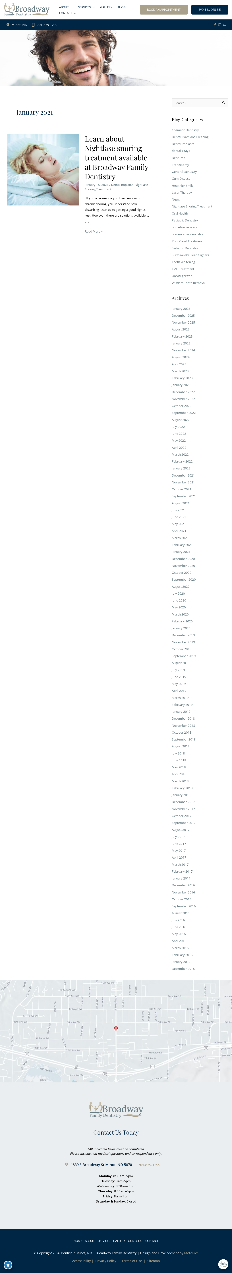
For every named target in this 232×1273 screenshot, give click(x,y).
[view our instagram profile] (219, 25)
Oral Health (180, 213)
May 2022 (179, 440)
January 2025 (181, 343)
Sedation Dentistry (185, 248)
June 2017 (179, 844)
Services (104, 1241)
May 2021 (179, 524)
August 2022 (181, 420)
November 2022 (183, 399)
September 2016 (184, 906)
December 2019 (183, 635)
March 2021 (180, 538)
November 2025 (183, 322)
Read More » (94, 231)
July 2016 (178, 920)
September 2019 (184, 656)
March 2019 (180, 698)
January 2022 (181, 468)
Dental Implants (122, 185)
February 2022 (182, 461)
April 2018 (179, 774)
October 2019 (181, 649)
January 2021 (181, 552)
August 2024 (181, 357)
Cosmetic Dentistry (185, 130)
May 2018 (179, 767)
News (176, 199)
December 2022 (183, 392)
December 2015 (183, 969)
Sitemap (153, 1261)
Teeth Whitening (183, 262)
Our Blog (135, 1241)
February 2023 (182, 378)
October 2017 (181, 816)
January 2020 (181, 628)
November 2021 (183, 482)
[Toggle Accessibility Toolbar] (8, 1265)
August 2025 (181, 329)
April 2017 (179, 857)
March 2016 (180, 948)
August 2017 (181, 830)
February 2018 (182, 788)
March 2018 (180, 781)
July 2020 (178, 593)
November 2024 (183, 350)
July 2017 (178, 837)
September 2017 (184, 823)
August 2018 (181, 746)
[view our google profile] (224, 25)
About (90, 1241)
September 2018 (184, 739)
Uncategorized (182, 276)
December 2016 (183, 885)
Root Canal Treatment (187, 241)
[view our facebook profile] (215, 25)
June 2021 (179, 517)
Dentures (178, 158)
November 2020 (183, 566)
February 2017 (182, 871)
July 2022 (178, 427)
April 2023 (179, 364)
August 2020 (181, 586)
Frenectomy (180, 165)
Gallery (119, 1241)
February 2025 (182, 336)
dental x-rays (181, 151)
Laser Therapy (182, 192)
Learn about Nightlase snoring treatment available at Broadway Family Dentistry (116, 157)
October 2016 (181, 899)
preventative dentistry (187, 234)
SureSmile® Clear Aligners (190, 255)
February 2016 (182, 955)
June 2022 (179, 433)
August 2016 (181, 913)
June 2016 (179, 927)
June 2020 (179, 600)
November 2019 (183, 642)
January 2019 (181, 711)
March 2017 (180, 864)
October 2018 (181, 732)
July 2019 (178, 670)
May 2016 (179, 934)
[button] (164, 10)
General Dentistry (184, 172)
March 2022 (180, 454)
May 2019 (179, 684)
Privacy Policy (105, 1261)
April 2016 (179, 941)
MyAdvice (191, 1253)
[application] (70, 7)
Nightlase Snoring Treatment (192, 206)
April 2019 (179, 691)
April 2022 (179, 447)
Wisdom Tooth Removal (188, 283)
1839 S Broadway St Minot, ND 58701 (102, 1164)
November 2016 (183, 892)
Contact (151, 1241)
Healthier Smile (183, 185)
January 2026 (181, 308)
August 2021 (181, 503)
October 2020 (181, 572)
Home (78, 1241)
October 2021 (181, 489)
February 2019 (182, 705)
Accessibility (81, 1261)
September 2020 (184, 579)
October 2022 (181, 406)
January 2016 (181, 962)
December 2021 (183, 475)
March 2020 (180, 614)
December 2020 (183, 559)
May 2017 (179, 850)
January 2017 (181, 878)
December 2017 (183, 802)
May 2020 (179, 607)
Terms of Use (132, 1261)
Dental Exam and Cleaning (190, 137)
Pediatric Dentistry (185, 220)
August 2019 (181, 663)
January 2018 (181, 795)
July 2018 (178, 753)
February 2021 (182, 545)
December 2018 (183, 718)
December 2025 (183, 315)
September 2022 (184, 413)
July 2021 (178, 510)
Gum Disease (181, 178)
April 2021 (179, 531)
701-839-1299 (47, 25)
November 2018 (183, 725)
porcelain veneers (184, 227)
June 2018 (179, 760)
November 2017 (183, 809)
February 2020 (182, 621)
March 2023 (180, 371)
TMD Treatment (183, 269)
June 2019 (179, 677)
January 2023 (181, 385)
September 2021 (184, 496)
